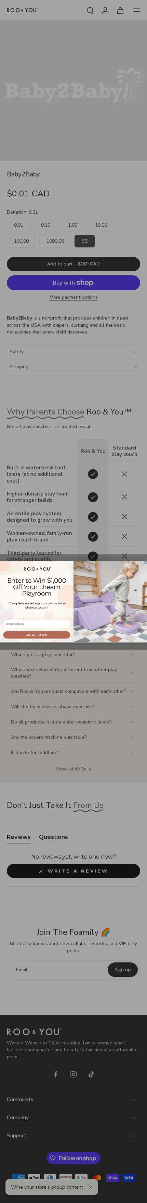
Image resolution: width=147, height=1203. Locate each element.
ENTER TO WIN (36, 634)
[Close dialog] (145, 562)
